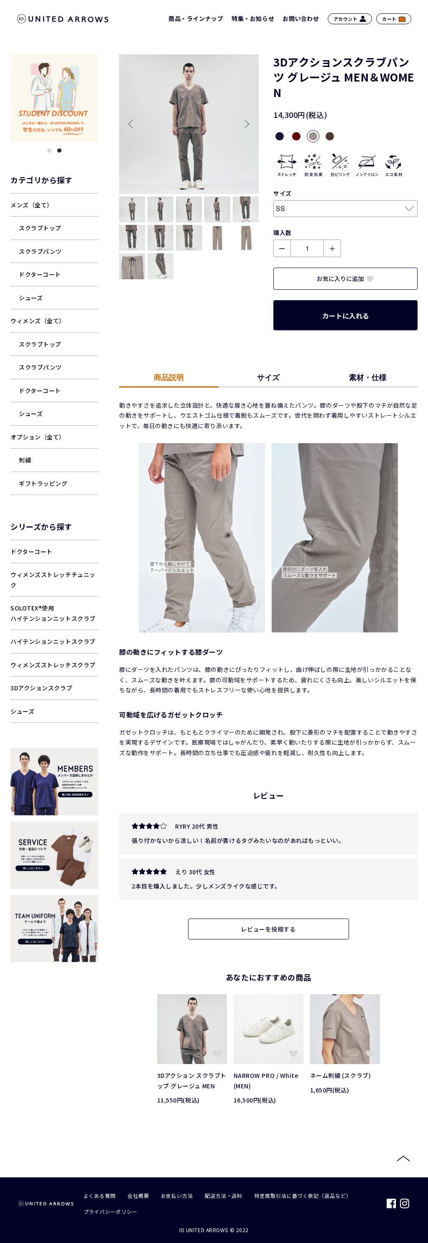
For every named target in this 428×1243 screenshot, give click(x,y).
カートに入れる (345, 316)
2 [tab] (59, 150)
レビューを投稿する (268, 929)
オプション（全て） (37, 437)
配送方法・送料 (223, 1195)
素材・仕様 (368, 377)
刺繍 (25, 460)
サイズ (268, 377)
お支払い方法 (177, 1195)
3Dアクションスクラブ (41, 688)
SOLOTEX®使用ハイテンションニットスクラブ (53, 613)
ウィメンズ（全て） (37, 320)
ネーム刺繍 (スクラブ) (340, 1075)
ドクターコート (40, 274)
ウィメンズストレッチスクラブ (53, 665)
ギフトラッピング (43, 483)
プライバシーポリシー (111, 1211)
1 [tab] (49, 150)
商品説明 (169, 377)
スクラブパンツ (40, 251)
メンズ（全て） (31, 205)
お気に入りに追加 (340, 278)
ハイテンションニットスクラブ (53, 641)
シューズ (31, 298)
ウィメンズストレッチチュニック (53, 579)
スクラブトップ (40, 228)
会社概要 (138, 1195)
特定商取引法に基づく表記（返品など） (302, 1195)
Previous (131, 124)
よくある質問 (100, 1195)
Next (246, 124)
